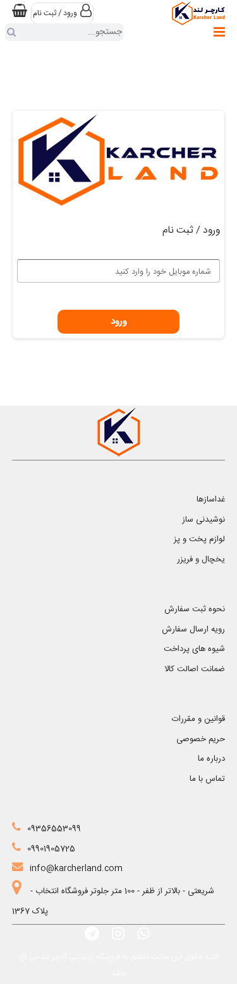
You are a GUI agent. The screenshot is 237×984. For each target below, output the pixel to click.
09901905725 (51, 849)
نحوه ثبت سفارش (194, 609)
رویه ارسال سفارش (193, 629)
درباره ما (211, 759)
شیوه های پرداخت (194, 649)
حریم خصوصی (200, 739)
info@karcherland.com (76, 869)
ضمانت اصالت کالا (194, 669)
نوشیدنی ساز (203, 520)
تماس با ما (207, 779)
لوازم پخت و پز (199, 539)
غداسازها (211, 500)
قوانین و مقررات (198, 719)
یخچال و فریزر (201, 559)
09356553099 (54, 829)
